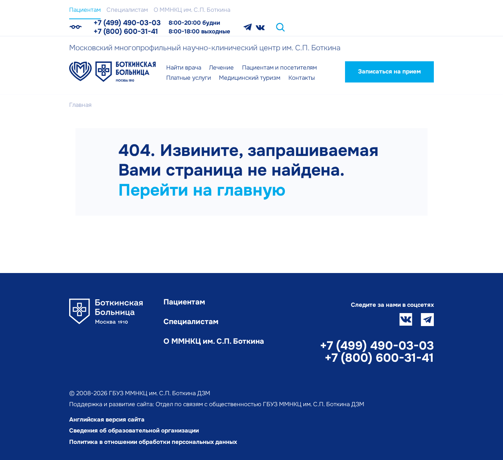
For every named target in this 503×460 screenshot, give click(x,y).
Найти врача (183, 67)
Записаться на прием (389, 71)
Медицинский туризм (249, 78)
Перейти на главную (201, 190)
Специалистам (127, 10)
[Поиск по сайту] (280, 27)
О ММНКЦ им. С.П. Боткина (192, 10)
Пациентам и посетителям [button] (279, 67)
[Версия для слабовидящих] (75, 27)
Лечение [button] (221, 67)
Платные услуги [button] (188, 78)
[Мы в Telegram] (247, 27)
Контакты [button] (301, 78)
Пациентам (85, 10)
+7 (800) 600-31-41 (126, 31)
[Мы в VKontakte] (260, 27)
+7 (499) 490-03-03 (127, 22)
